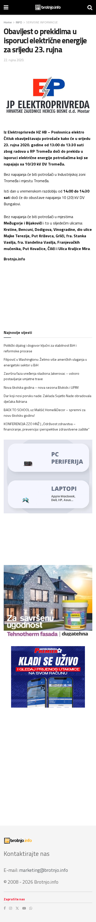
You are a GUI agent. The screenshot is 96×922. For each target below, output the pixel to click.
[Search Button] (89, 7)
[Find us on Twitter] (17, 908)
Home (8, 22)
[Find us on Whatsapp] (30, 908)
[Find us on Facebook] (5, 908)
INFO (19, 22)
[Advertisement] (48, 763)
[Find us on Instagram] (10, 908)
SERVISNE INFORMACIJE (42, 22)
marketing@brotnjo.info (43, 870)
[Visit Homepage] (48, 7)
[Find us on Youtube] (24, 908)
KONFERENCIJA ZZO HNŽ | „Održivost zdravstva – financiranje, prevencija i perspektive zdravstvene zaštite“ (46, 426)
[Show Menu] (6, 7)
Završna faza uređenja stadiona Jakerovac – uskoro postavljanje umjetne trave (41, 376)
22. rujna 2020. (14, 60)
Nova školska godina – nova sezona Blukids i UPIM (41, 387)
